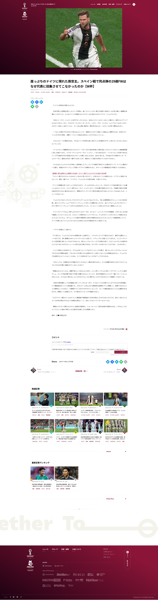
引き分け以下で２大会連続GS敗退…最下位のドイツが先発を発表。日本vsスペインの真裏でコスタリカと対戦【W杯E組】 (115, 438)
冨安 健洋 (48, 415)
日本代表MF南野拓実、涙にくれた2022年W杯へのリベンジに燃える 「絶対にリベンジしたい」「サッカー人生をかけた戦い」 (66, 485)
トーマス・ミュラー (45, 92)
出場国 (98, 4)
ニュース (93, 4)
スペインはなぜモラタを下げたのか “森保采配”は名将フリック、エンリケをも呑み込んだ (42, 411)
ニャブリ (45, 441)
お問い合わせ (106, 557)
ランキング (119, 4)
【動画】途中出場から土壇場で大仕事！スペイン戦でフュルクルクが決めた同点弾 (79, 173)
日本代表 (104, 4)
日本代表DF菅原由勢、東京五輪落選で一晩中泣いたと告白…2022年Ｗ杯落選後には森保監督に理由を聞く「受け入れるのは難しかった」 (42, 485)
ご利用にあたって (107, 552)
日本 (53, 92)
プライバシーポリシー (109, 554)
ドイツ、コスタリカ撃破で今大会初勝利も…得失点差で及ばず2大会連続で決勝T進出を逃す (66, 438)
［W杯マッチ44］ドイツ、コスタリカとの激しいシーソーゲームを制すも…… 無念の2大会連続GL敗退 (42, 438)
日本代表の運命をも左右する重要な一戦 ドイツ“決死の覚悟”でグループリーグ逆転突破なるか (91, 438)
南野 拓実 (68, 488)
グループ (55, 550)
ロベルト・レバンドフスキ (80, 92)
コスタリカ (57, 92)
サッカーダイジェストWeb (46, 90)
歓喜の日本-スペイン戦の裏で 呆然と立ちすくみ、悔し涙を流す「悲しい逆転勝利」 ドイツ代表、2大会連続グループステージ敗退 (66, 411)
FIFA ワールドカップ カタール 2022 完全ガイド (43, 4)
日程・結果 (111, 4)
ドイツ (32, 92)
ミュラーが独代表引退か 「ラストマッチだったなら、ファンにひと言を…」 (91, 411)
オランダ (48, 488)
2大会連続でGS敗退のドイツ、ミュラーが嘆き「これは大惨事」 (115, 411)
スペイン (37, 92)
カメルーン (64, 92)
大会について (127, 4)
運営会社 (105, 549)
